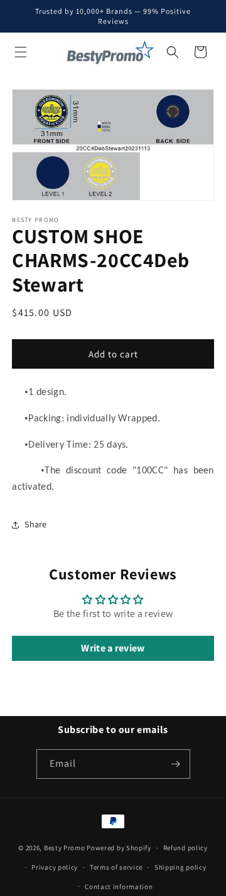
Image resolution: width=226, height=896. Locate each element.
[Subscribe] (176, 764)
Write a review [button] (112, 648)
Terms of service (116, 867)
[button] (21, 52)
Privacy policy (54, 867)
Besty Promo (64, 847)
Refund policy (185, 847)
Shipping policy (180, 867)
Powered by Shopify (119, 847)
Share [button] (35, 524)
